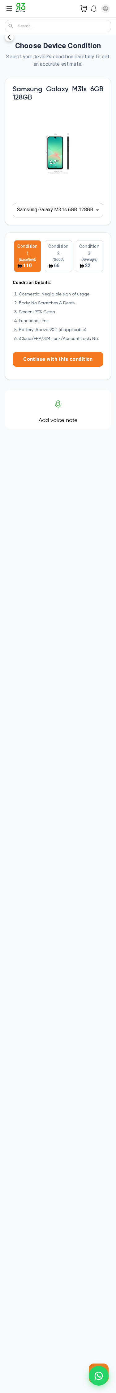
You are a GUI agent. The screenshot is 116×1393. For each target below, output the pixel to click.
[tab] (27, 256)
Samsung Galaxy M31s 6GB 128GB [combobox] (55, 210)
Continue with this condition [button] (58, 359)
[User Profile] (105, 8)
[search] (10, 26)
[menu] (9, 8)
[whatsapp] (99, 1376)
